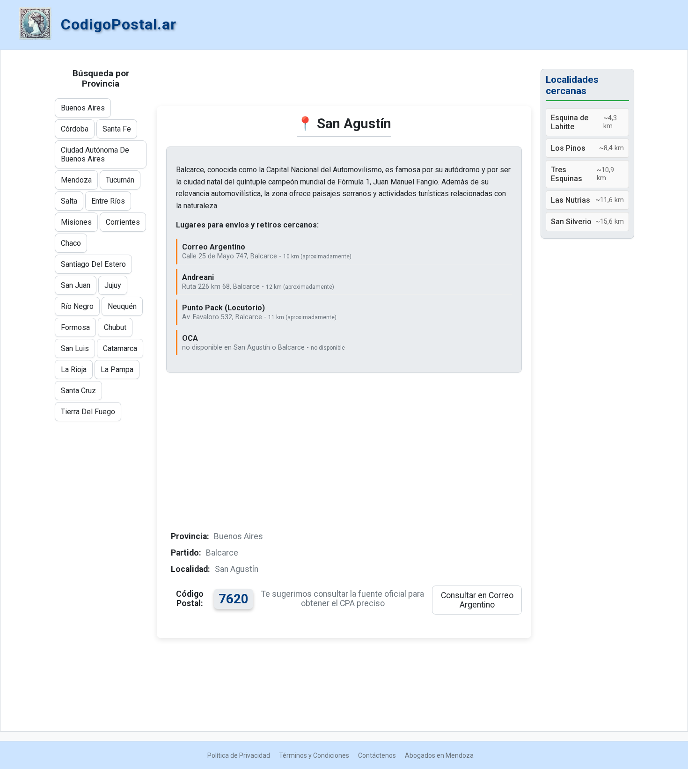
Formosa (75, 327)
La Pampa (117, 369)
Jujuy (112, 285)
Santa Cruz (78, 390)
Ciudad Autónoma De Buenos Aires (95, 154)
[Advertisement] (344, 83)
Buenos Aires (83, 107)
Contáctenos (377, 755)
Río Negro (77, 306)
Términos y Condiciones (314, 755)
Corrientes (123, 222)
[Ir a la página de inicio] (35, 24)
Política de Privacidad (238, 755)
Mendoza (76, 180)
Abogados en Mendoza (439, 755)
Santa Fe (116, 129)
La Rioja (74, 369)
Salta (69, 201)
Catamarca (120, 348)
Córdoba (74, 129)
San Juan (75, 285)
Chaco (71, 243)
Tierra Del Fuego (88, 411)
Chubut (115, 327)
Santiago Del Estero (93, 264)
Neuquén (122, 306)
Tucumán (120, 180)
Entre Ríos (108, 201)
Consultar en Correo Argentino (477, 600)
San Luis (75, 348)
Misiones (76, 222)
